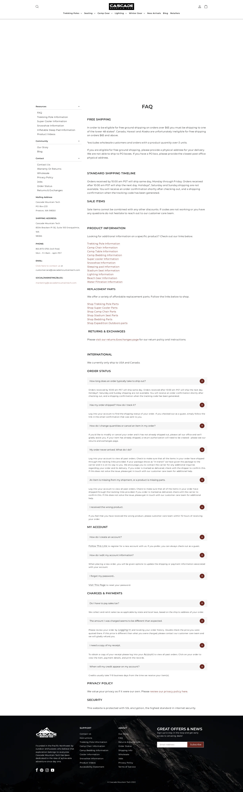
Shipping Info (125, 750)
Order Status (44, 186)
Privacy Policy (45, 177)
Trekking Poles (71, 13)
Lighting (120, 13)
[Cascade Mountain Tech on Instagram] (47, 770)
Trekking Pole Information (52, 117)
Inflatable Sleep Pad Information (56, 130)
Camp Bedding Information (94, 750)
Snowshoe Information (50, 125)
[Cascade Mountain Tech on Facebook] (37, 770)
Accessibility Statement (92, 767)
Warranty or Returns (49, 169)
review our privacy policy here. (169, 691)
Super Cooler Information (52, 121)
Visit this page (97, 585)
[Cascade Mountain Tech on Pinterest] (41, 770)
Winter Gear (136, 13)
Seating (88, 13)
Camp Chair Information (92, 746)
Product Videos (46, 134)
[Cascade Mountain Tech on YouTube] (52, 770)
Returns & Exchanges (50, 190)
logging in (125, 630)
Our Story (42, 147)
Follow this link (98, 546)
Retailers (175, 13)
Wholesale (43, 173)
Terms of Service (127, 767)
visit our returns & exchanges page (117, 339)
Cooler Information (90, 754)
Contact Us (43, 164)
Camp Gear (104, 13)
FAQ (39, 112)
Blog (165, 13)
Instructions (86, 738)
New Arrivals (154, 13)
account (149, 654)
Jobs (40, 181)
